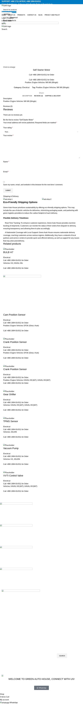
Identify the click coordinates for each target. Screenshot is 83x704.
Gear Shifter (9, 394)
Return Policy (7, 654)
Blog (31, 666)
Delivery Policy (7, 650)
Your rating (8, 128)
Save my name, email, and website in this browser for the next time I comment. (33, 185)
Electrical (14, 18)
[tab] (27, 96)
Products (32, 658)
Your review (8, 135)
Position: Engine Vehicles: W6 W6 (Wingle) (52, 87)
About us (32, 654)
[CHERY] (40, 545)
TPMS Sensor (10, 421)
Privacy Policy (55, 691)
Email (6, 172)
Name (6, 162)
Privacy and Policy (36, 670)
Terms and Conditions (10, 666)
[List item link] (21, 629)
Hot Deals (5, 662)
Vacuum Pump (10, 448)
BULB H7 (8, 252)
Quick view (6, 272)
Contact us (33, 662)
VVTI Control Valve (13, 475)
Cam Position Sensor (14, 314)
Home (5, 18)
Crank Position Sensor (15, 342)
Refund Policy (7, 658)
